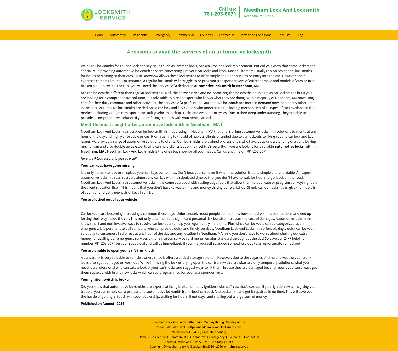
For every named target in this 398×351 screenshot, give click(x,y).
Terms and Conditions (255, 35)
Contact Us (226, 35)
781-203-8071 (220, 13)
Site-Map (217, 342)
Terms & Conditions (178, 342)
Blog (300, 35)
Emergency (162, 35)
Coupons (206, 35)
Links (229, 342)
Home (99, 35)
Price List (284, 35)
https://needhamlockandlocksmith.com (214, 327)
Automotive (118, 35)
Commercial (185, 35)
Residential (140, 35)
